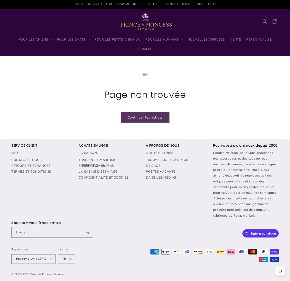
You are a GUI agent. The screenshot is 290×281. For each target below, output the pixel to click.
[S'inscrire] (88, 232)
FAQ (14, 152)
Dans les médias (161, 177)
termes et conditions (31, 171)
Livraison (88, 152)
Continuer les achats (145, 117)
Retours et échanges (31, 165)
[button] (35, 39)
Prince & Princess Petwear (47, 274)
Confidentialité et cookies (104, 177)
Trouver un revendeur (167, 159)
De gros (153, 165)
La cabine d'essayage (98, 171)
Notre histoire (159, 152)
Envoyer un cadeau (96, 165)
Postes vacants (161, 171)
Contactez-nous (26, 159)
